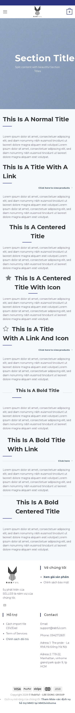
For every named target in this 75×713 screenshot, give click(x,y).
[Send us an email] (4, 605)
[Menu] (5, 12)
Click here (64, 461)
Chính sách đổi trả (17, 639)
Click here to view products (54, 188)
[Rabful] (37, 11)
